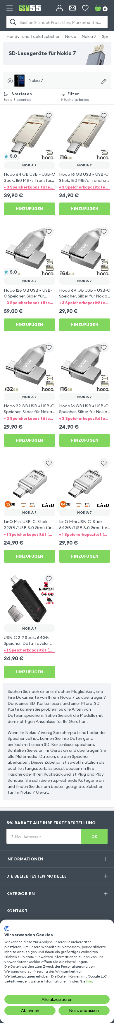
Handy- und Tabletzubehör (33, 36)
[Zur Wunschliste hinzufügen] (49, 116)
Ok (94, 836)
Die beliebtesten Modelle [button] (36, 876)
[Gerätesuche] (103, 81)
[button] (29, 186)
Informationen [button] (25, 859)
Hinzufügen (29, 208)
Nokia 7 (89, 36)
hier (89, 981)
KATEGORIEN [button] (20, 893)
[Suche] (13, 22)
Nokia (70, 36)
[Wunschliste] (85, 8)
